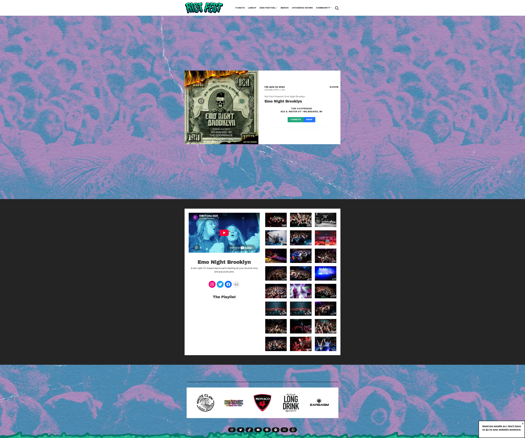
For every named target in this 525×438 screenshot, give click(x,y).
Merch (285, 8)
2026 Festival (267, 8)
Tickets (240, 8)
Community (323, 8)
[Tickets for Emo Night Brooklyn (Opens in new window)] (221, 107)
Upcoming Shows (302, 8)
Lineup (252, 8)
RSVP (309, 120)
